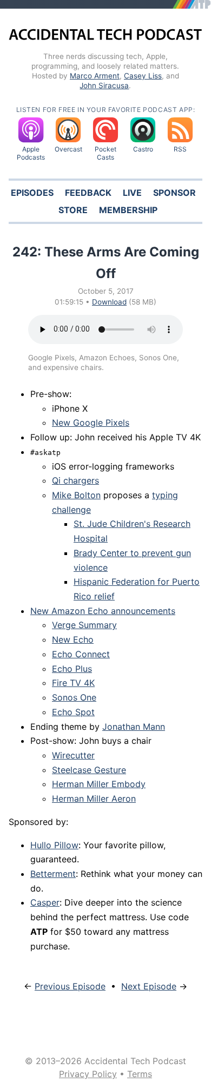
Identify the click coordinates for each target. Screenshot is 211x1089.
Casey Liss (143, 75)
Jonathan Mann (133, 726)
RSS (180, 149)
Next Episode (148, 986)
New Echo (73, 639)
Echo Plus (72, 668)
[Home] (105, 36)
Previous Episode (70, 986)
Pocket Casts (105, 153)
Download (109, 302)
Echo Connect (81, 654)
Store (73, 209)
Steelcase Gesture (89, 769)
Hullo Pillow (54, 845)
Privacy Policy (88, 1073)
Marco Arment (95, 75)
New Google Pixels (90, 422)
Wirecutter (73, 755)
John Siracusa (104, 85)
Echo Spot (73, 712)
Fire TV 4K (73, 682)
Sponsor (174, 192)
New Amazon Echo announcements (102, 610)
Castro (143, 149)
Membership (128, 209)
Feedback (88, 192)
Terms (139, 1073)
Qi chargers (75, 480)
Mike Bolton (76, 495)
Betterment (53, 873)
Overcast (68, 149)
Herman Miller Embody (99, 783)
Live (132, 192)
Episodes (32, 192)
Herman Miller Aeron (94, 798)
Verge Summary (84, 624)
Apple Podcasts (31, 153)
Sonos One (74, 697)
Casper (45, 902)
